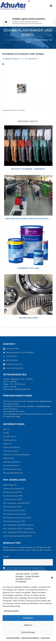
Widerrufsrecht (8, 458)
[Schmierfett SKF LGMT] (28, 245)
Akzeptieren (28, 618)
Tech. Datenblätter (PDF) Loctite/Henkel (18, 529)
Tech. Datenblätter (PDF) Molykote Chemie (19, 532)
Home (6, 40)
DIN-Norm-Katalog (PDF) (12, 492)
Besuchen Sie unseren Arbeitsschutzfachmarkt (28, 219)
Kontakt (6, 433)
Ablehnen (28, 625)
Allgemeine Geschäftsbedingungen (16, 455)
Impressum (45, 638)
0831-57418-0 (11, 356)
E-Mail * (6, 557)
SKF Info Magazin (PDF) (12, 507)
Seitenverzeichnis (10, 440)
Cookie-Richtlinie (13, 638)
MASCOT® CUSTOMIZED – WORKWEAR (28, 169)
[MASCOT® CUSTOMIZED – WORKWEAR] (28, 145)
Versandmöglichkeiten (11, 466)
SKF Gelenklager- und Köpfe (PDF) (16, 503)
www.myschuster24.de (14, 368)
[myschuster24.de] (13, 6)
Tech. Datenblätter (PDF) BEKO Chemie (18, 525)
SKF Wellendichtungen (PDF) (14, 521)
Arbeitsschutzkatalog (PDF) (13, 489)
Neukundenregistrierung (12, 469)
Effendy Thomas (11, 59)
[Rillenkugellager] (28, 294)
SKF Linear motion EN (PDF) (14, 510)
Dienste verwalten (11, 611)
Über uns (6, 429)
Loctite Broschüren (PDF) (12, 499)
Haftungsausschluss (10, 451)
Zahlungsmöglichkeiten (11, 462)
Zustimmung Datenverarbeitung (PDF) (17, 536)
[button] (52, 577)
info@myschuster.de (14, 364)
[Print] (4, 64)
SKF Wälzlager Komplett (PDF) (15, 514)
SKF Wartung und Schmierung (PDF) (17, 518)
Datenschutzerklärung (30, 638)
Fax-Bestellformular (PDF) (13, 496)
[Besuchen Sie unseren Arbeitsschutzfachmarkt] (28, 195)
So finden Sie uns (10, 436)
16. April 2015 (30, 59)
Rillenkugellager (28, 318)
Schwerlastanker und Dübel (22, 40)
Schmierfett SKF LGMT (28, 268)
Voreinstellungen (28, 632)
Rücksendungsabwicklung (13, 473)
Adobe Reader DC (10, 485)
